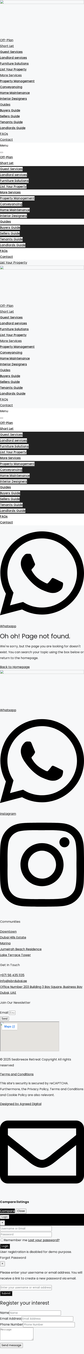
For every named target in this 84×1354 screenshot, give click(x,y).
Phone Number (11, 1324)
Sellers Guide (10, 116)
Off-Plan (6, 40)
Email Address (10, 1318)
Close (21, 1211)
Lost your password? (44, 1240)
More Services (11, 75)
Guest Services (11, 52)
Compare (7, 1211)
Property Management (17, 81)
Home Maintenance (15, 93)
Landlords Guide (12, 128)
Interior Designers (13, 99)
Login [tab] (5, 1216)
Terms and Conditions (17, 1074)
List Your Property (13, 69)
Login (5, 1246)
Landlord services (13, 58)
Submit (6, 1293)
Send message (11, 1345)
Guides (5, 104)
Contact (6, 139)
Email (4, 1012)
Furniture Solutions (14, 63)
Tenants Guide (11, 122)
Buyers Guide (10, 110)
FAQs (4, 134)
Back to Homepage (15, 667)
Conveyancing (11, 87)
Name (4, 1312)
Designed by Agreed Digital (20, 1104)
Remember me (16, 1240)
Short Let (7, 46)
